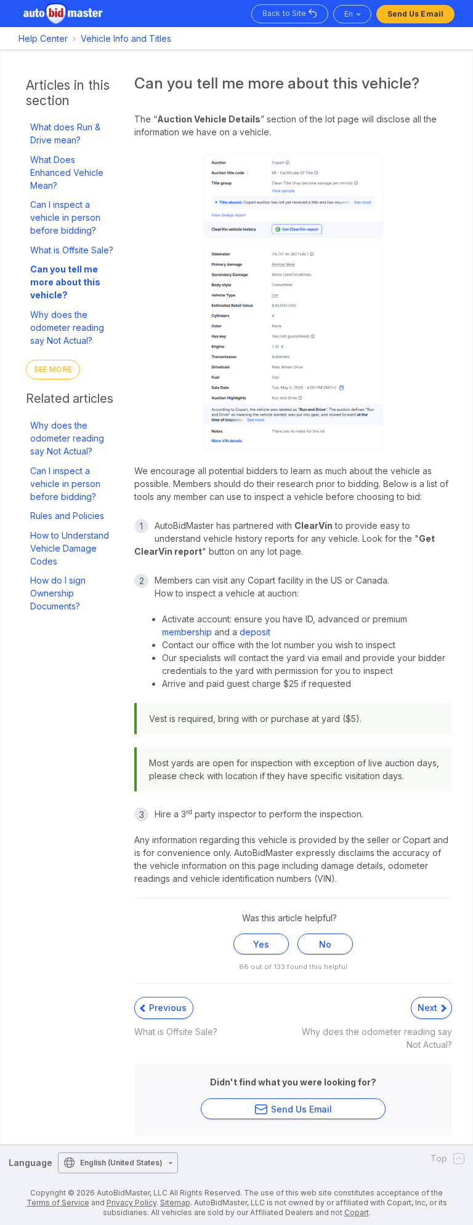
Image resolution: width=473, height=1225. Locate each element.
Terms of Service (57, 1202)
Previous (167, 1007)
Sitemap (175, 1202)
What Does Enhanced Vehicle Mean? (66, 172)
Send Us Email (415, 13)
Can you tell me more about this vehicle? (65, 282)
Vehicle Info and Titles (126, 38)
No (325, 944)
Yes (261, 944)
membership (187, 632)
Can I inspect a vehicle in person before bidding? (65, 217)
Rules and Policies (67, 515)
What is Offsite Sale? (71, 250)
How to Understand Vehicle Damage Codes (69, 548)
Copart (356, 1212)
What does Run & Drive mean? (65, 133)
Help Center (43, 38)
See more (53, 369)
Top (439, 1158)
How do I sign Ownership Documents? (58, 593)
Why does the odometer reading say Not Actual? (67, 327)
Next (429, 1007)
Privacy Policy (131, 1202)
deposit (255, 632)
